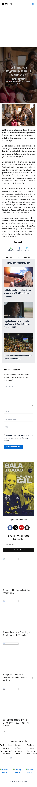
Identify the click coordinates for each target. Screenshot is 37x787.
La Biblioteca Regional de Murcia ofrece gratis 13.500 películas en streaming (18, 293)
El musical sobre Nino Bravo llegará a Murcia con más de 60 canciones (17, 634)
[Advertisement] (18, 27)
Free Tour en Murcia (18, 752)
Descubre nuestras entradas (18, 741)
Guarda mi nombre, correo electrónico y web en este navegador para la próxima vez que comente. (18, 438)
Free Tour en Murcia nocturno (6, 746)
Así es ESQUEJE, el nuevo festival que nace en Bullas (17, 591)
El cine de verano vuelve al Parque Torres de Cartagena (18, 357)
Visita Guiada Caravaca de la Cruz (31, 752)
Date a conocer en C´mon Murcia (6, 752)
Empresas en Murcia (18, 746)
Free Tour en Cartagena (30, 746)
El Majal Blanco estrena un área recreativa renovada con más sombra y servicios (18, 677)
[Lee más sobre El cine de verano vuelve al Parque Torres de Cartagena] (18, 342)
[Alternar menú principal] (32, 4)
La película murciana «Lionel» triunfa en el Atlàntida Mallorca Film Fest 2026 (17, 324)
